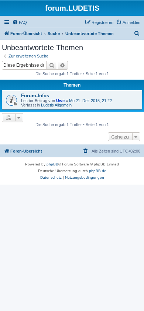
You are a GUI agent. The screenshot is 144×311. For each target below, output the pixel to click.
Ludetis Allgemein (56, 105)
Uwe (60, 100)
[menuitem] (19, 22)
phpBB (52, 164)
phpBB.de (97, 171)
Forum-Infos (35, 95)
